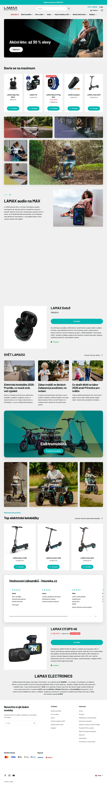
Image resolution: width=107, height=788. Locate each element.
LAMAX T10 (33, 95)
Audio (49, 14)
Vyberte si (16, 49)
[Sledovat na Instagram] (9, 775)
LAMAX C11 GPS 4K (64, 629)
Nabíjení (92, 14)
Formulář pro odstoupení (87, 741)
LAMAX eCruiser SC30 (53, 558)
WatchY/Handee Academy (87, 731)
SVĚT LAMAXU (92, 7)
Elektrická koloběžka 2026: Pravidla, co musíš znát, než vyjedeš (19, 388)
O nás (101, 7)
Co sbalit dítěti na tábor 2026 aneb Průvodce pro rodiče (86, 388)
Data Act (82, 735)
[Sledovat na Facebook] (5, 775)
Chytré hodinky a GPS (62, 14)
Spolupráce (83, 738)
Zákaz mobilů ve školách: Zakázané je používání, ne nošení (52, 388)
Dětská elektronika (79, 14)
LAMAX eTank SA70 (93, 95)
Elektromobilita (26, 14)
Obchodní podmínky (85, 721)
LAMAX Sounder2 (74, 95)
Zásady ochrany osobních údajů (89, 724)
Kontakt (81, 714)
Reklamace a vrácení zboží (87, 718)
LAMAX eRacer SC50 (20, 558)
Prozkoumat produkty (53, 451)
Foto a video (39, 14)
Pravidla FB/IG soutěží (86, 728)
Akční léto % (15, 14)
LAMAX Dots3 (60, 308)
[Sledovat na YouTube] (14, 775)
